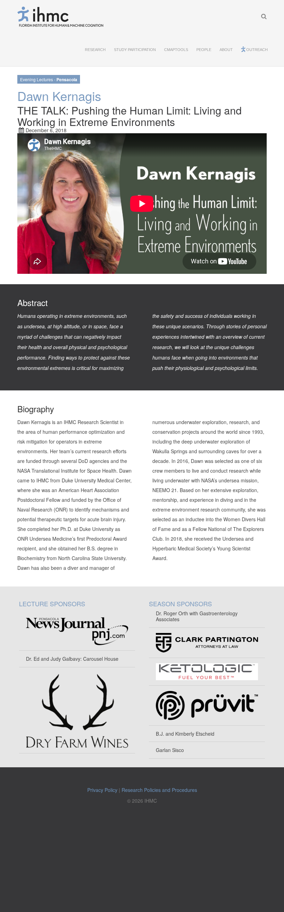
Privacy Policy (102, 789)
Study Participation (135, 50)
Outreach (257, 50)
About (226, 50)
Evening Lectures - (48, 79)
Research (95, 50)
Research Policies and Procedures (159, 789)
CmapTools (176, 50)
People (203, 50)
